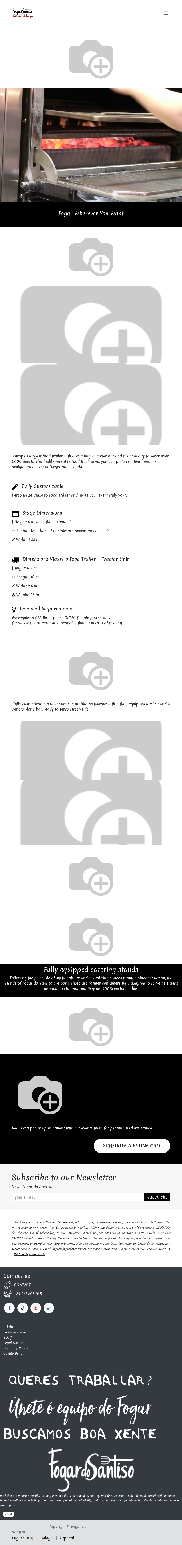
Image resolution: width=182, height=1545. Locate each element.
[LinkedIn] (35, 1308)
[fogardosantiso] (49, 1308)
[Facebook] (9, 1308)
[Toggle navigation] (165, 12)
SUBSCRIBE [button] (157, 1197)
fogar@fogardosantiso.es (69, 1249)
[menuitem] (22, 1538)
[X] (22, 1308)
